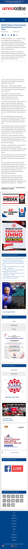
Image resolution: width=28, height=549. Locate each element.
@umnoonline (15, 452)
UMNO (14, 529)
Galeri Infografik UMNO (9, 312)
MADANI (14, 540)
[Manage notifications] (3, 546)
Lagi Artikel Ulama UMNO (12, 397)
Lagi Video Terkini (7, 418)
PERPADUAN (14, 537)
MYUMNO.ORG (11, 2)
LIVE (14, 512)
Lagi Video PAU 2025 (8, 420)
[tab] (14, 321)
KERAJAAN (14, 534)
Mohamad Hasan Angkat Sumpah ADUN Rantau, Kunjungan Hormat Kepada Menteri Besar (13, 263)
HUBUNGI (14, 526)
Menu (3, 20)
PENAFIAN (14, 523)
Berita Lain (17, 31)
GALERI (14, 515)
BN (14, 532)
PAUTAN (14, 521)
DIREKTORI (14, 518)
